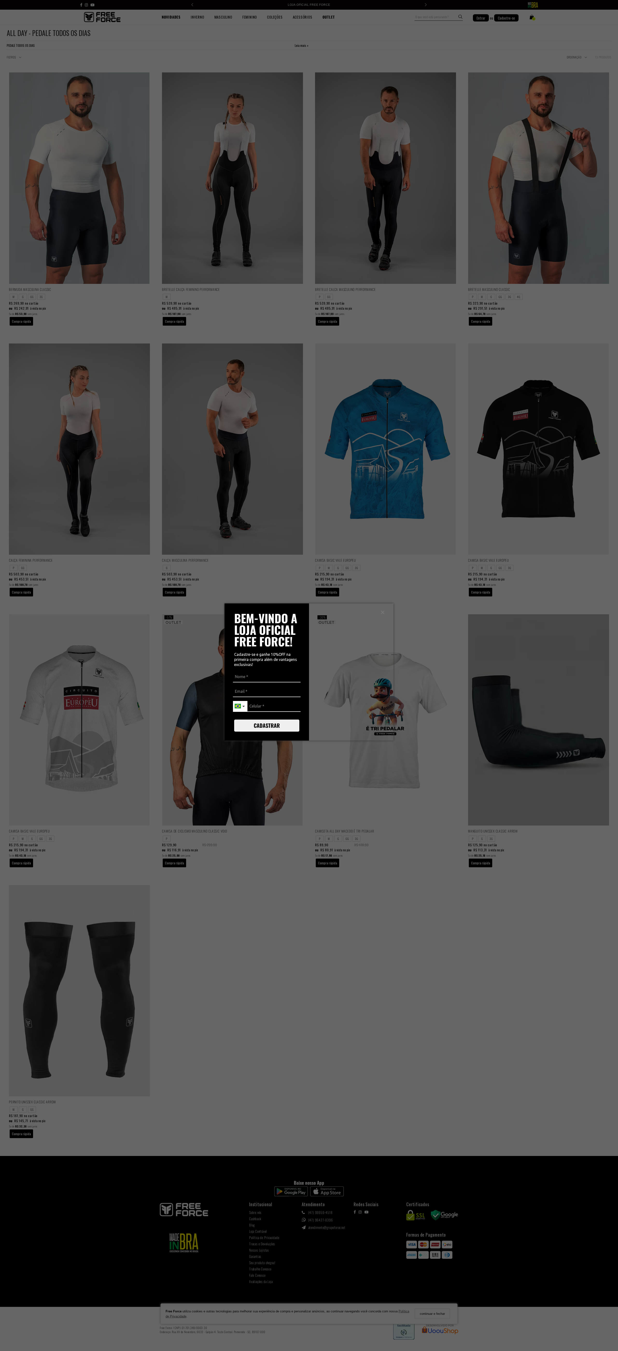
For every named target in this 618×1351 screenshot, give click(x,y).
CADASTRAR (267, 725)
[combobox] (240, 706)
